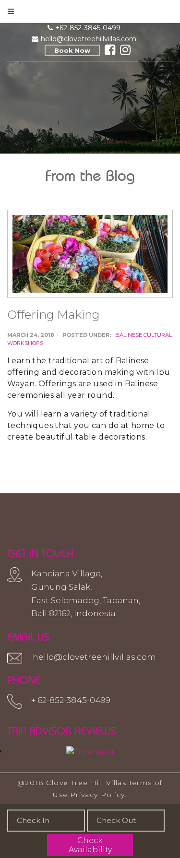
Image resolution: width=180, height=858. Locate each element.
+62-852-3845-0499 (87, 28)
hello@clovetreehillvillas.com (88, 39)
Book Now (72, 50)
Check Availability (90, 845)
